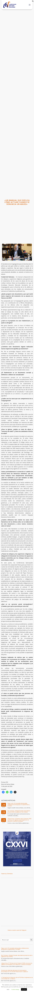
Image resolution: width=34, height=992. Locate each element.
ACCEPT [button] (24, 989)
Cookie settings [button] (15, 989)
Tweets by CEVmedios (7, 873)
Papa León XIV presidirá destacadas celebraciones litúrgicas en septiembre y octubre (19, 805)
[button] (33, 1)
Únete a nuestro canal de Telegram (17, 930)
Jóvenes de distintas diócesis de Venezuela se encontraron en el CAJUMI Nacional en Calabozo (14, 971)
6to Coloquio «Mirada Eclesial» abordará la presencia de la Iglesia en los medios (19, 811)
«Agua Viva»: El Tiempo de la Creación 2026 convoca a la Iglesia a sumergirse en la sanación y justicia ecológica (19, 820)
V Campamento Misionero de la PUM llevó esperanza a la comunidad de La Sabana (17, 978)
